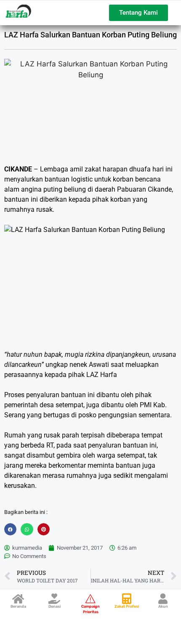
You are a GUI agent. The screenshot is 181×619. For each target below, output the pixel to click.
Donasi (54, 606)
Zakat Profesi (126, 606)
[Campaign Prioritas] (90, 598)
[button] (10, 529)
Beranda (18, 606)
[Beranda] (18, 598)
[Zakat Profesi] (127, 598)
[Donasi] (54, 598)
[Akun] (163, 598)
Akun (163, 606)
